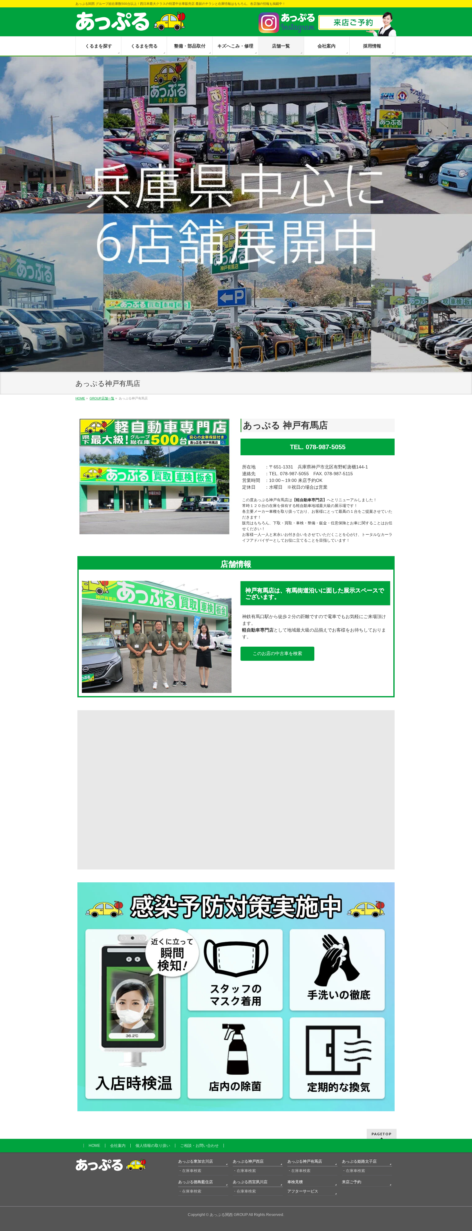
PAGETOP (381, 1133)
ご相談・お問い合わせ (199, 1145)
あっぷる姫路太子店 (359, 1161)
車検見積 (295, 1181)
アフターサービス (302, 1191)
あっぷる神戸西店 (248, 1161)
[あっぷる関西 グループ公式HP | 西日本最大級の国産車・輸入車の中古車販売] (130, 23)
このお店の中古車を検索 (277, 653)
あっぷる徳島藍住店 (195, 1181)
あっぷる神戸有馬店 (304, 1161)
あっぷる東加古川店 (195, 1161)
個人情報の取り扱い (152, 1145)
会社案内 (118, 1145)
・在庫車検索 (189, 1170)
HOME (94, 1145)
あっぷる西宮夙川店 (250, 1181)
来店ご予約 (351, 1181)
